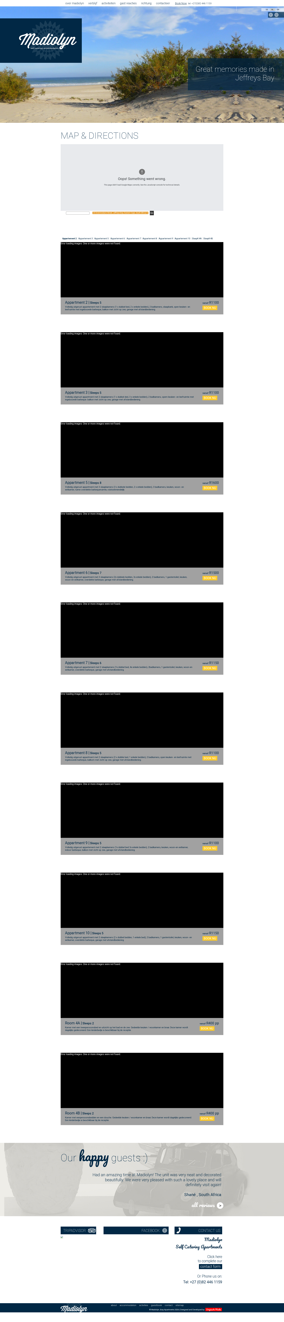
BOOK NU (210, 308)
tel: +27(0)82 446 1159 (200, 3)
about (114, 1305)
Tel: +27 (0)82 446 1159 (202, 1282)
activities (143, 1305)
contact (169, 1305)
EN (278, 10)
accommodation (128, 1305)
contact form (210, 1266)
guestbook (156, 1305)
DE (267, 10)
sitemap (180, 1305)
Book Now (181, 3)
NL (272, 10)
